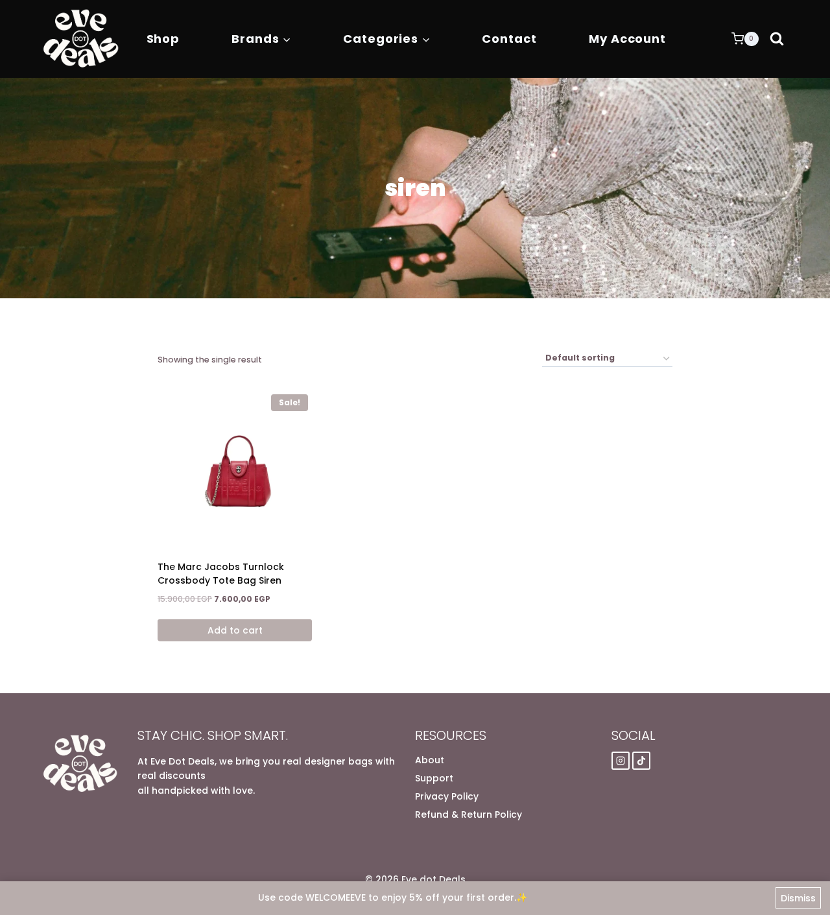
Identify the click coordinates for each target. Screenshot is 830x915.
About (429, 760)
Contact (509, 38)
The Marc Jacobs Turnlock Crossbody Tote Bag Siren (221, 573)
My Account (627, 38)
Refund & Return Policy (468, 814)
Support (434, 778)
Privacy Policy (447, 796)
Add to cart (235, 630)
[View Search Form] (776, 39)
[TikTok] (641, 761)
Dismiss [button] (798, 898)
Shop (163, 38)
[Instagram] (620, 761)
